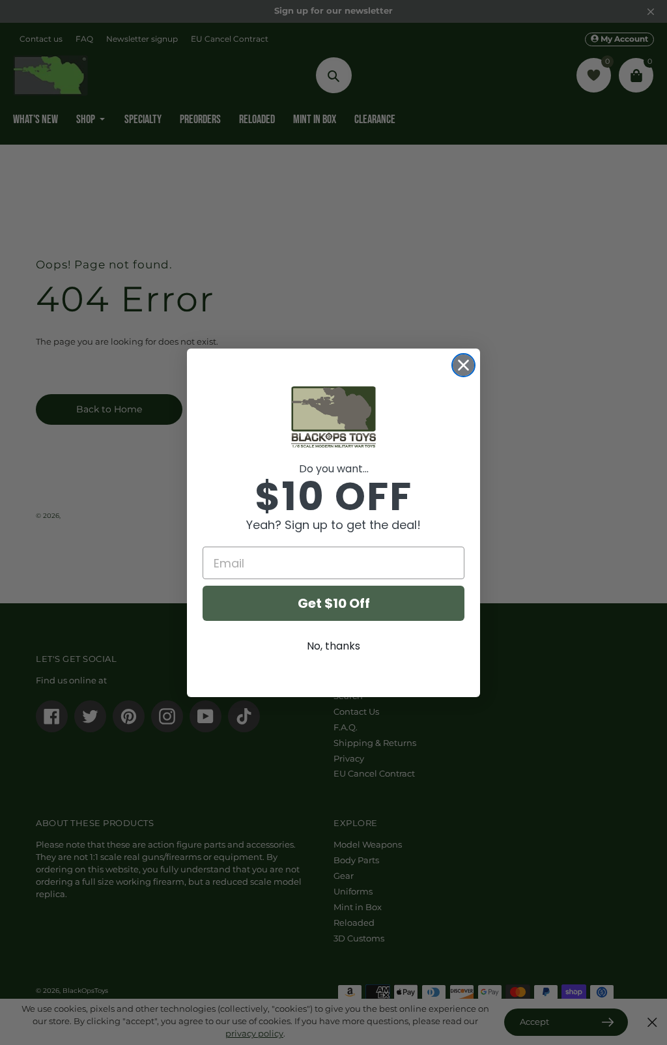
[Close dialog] (463, 365)
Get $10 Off (334, 603)
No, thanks (333, 645)
